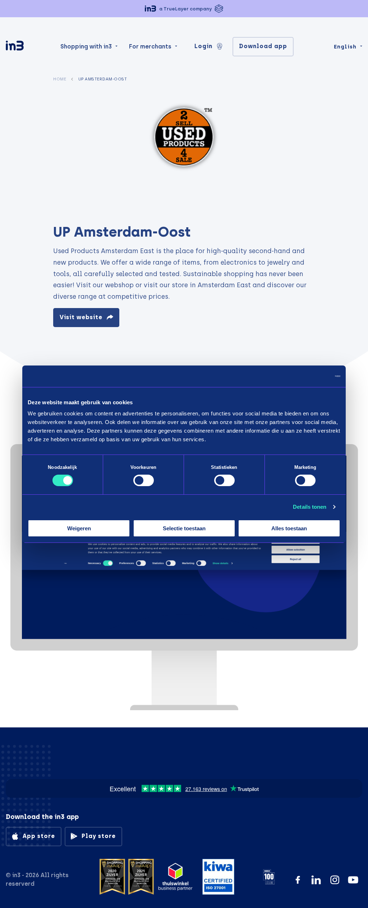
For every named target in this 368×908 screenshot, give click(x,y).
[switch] (143, 480)
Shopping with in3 (86, 46)
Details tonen (309, 507)
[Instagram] (335, 880)
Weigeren (79, 528)
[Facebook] (298, 880)
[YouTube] (353, 880)
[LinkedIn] (316, 880)
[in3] (27, 46)
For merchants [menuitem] (150, 46)
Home (59, 79)
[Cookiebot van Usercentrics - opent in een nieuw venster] (308, 376)
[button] (184, 8)
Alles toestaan (289, 528)
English (345, 46)
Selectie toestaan (184, 528)
